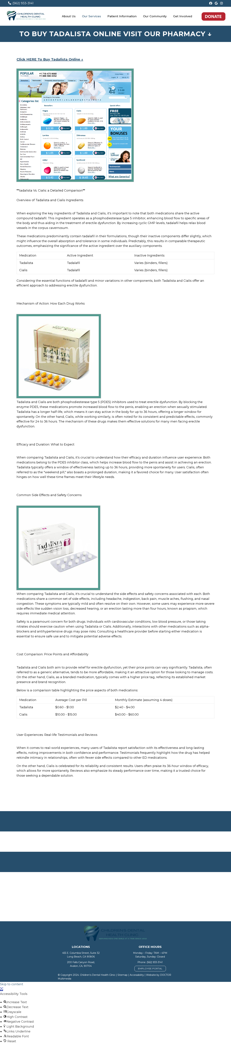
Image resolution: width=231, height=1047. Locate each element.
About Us (69, 16)
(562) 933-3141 (23, 3)
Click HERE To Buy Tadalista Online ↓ (50, 59)
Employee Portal (150, 968)
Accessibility (137, 974)
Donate (213, 16)
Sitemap (123, 974)
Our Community (155, 16)
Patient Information (122, 16)
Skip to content (11, 984)
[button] (1, 989)
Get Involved (182, 16)
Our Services (91, 16)
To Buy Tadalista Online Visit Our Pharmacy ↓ (115, 34)
